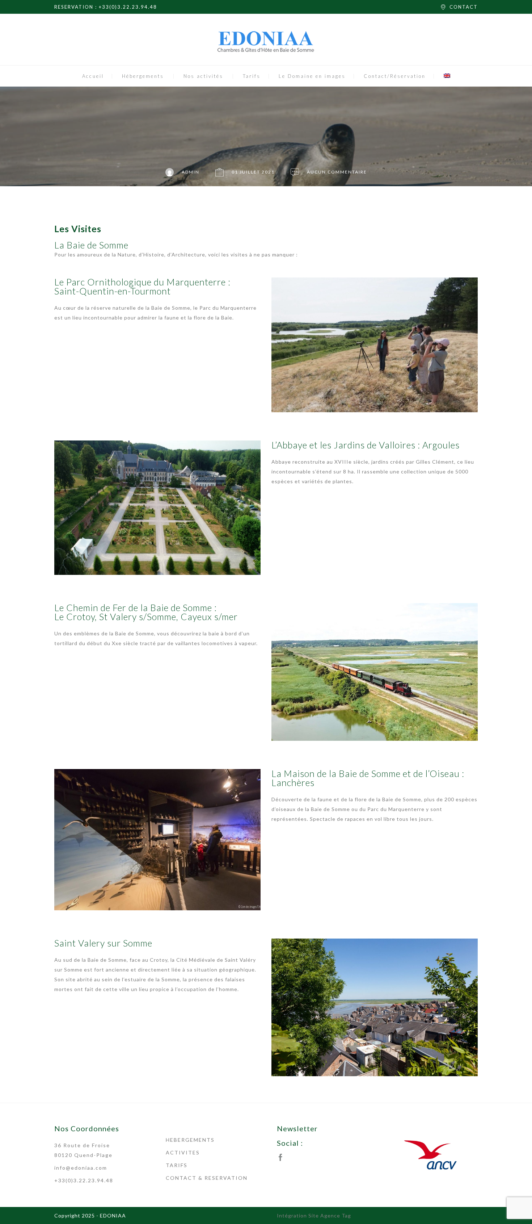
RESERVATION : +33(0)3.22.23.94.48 (105, 7)
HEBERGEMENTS (190, 1140)
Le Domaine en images (312, 76)
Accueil (93, 76)
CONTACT (463, 7)
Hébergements (143, 76)
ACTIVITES (183, 1152)
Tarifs (252, 76)
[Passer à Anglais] (447, 76)
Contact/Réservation (395, 76)
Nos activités (203, 76)
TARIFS (176, 1165)
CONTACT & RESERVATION (207, 1178)
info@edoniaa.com (80, 1168)
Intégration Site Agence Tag (314, 1215)
